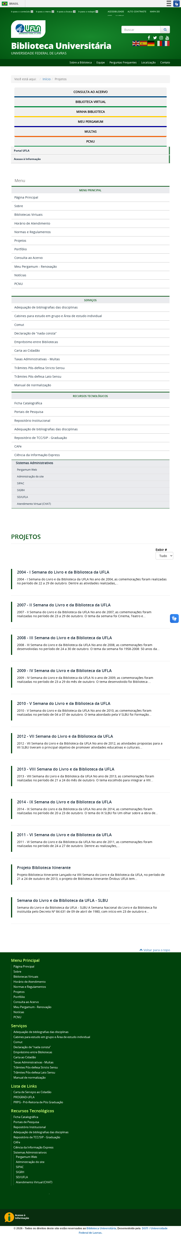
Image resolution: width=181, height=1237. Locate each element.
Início (47, 79)
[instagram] (161, 37)
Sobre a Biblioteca (81, 62)
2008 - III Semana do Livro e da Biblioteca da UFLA (64, 637)
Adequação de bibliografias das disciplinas (46, 307)
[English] (136, 43)
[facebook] (149, 37)
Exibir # (162, 550)
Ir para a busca (66, 11)
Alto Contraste (137, 11)
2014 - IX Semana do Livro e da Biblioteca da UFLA (64, 801)
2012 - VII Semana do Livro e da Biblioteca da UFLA (65, 736)
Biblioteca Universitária (101, 1228)
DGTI (145, 1228)
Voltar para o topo (156, 950)
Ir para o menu (45, 11)
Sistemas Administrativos (34, 463)
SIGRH (21, 490)
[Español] (143, 43)
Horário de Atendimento (32, 223)
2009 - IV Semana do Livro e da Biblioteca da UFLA (64, 670)
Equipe (100, 62)
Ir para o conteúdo (22, 11)
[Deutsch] (151, 43)
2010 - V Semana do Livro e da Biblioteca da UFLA (63, 703)
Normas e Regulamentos (32, 232)
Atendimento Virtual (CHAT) (34, 504)
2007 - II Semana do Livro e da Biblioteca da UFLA (64, 604)
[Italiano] (158, 43)
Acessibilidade (116, 11)
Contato (165, 62)
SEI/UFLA (22, 497)
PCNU (90, 141)
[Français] (166, 43)
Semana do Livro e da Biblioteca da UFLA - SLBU (62, 900)
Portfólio (20, 249)
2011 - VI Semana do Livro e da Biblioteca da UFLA (64, 834)
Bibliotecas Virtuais (28, 214)
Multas (91, 131)
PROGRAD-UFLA (23, 1097)
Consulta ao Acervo (91, 92)
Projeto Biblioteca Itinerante (44, 867)
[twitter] (155, 37)
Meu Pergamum (90, 121)
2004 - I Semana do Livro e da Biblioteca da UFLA (63, 572)
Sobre (18, 206)
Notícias (20, 275)
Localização (148, 62)
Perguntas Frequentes (123, 62)
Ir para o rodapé (88, 11)
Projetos (20, 240)
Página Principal (26, 197)
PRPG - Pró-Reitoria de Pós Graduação (38, 1102)
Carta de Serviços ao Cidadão (32, 1092)
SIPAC (20, 483)
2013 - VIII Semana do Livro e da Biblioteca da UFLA (65, 769)
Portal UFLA (21, 150)
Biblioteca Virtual (90, 102)
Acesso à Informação (27, 159)
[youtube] (167, 37)
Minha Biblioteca (90, 112)
